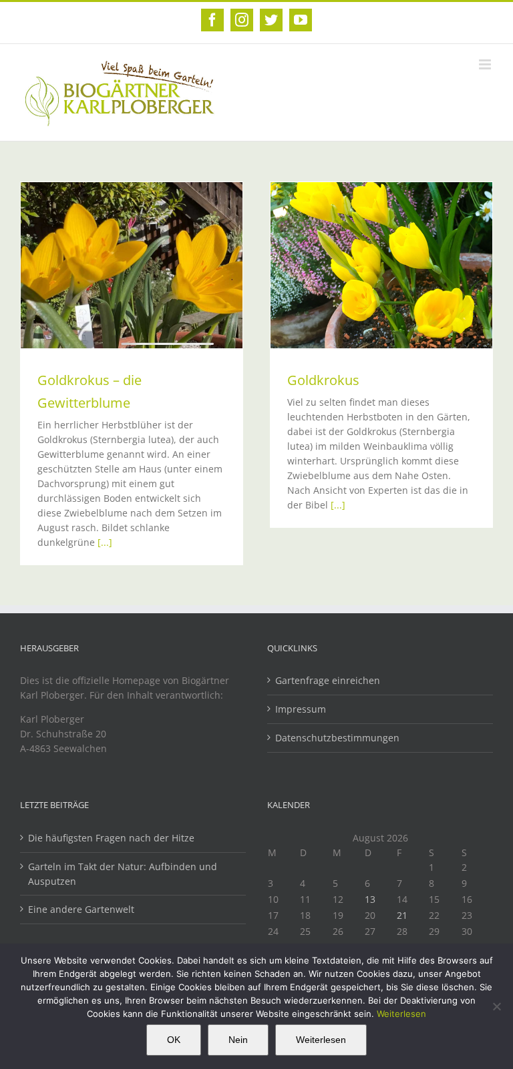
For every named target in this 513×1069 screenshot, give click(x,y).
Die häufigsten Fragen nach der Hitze (111, 837)
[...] (105, 542)
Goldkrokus (323, 380)
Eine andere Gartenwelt (81, 909)
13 (370, 899)
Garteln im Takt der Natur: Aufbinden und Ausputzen (122, 873)
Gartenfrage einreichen (327, 680)
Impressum (300, 709)
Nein (238, 1039)
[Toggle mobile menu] (486, 64)
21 (402, 915)
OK (173, 1039)
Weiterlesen (401, 1013)
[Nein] (496, 1006)
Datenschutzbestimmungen (337, 737)
